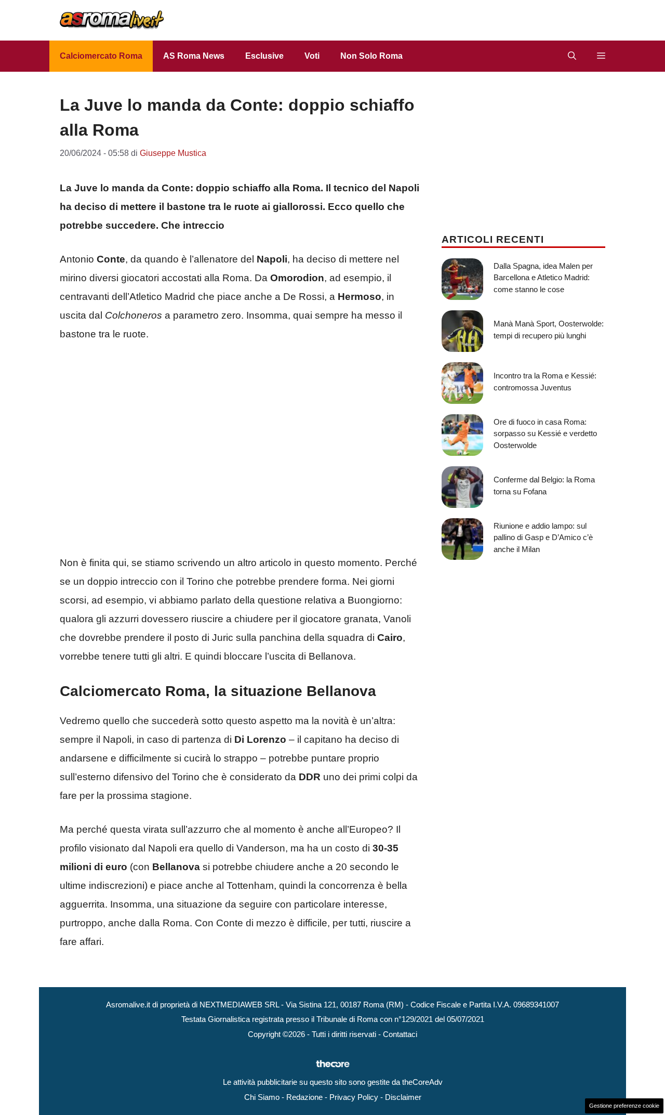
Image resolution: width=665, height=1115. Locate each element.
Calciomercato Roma (101, 55)
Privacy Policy (353, 1097)
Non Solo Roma (371, 55)
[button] (572, 56)
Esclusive (264, 55)
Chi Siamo (262, 1097)
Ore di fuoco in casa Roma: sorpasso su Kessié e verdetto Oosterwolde (545, 433)
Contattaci (400, 1034)
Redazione (304, 1097)
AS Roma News (193, 55)
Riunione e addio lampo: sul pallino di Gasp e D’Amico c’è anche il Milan (543, 537)
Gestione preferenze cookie (624, 1106)
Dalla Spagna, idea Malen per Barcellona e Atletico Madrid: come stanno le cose (543, 277)
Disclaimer (403, 1097)
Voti (312, 55)
